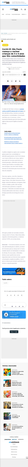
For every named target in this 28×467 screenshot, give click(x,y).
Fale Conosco (14, 454)
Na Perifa (5, 33)
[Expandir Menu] (3, 9)
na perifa (5, 282)
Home (2, 33)
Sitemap (14, 457)
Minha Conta (14, 451)
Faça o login (14, 331)
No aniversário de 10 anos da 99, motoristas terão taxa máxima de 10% (13, 138)
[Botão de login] (25, 9)
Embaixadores (14, 449)
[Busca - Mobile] (21, 9)
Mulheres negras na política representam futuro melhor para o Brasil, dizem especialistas (13, 142)
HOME (3, 14)
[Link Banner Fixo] (14, 271)
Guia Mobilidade (14, 446)
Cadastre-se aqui (14, 316)
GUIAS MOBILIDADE (16, 14)
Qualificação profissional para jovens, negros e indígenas (12, 133)
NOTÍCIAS (8, 14)
